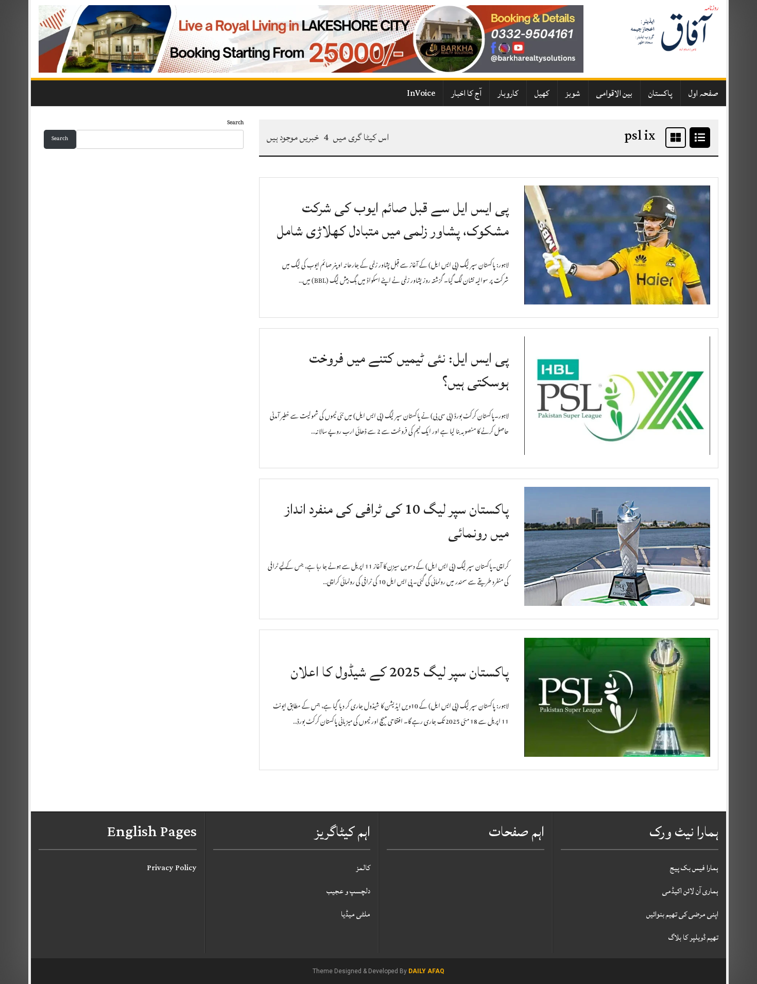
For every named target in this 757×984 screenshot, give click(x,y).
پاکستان (660, 93)
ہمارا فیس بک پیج (694, 867)
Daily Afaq (426, 971)
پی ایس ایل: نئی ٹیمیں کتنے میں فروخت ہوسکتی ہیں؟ (409, 370)
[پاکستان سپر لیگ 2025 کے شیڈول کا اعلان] (617, 697)
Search (235, 123)
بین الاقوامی (614, 93)
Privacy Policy (172, 867)
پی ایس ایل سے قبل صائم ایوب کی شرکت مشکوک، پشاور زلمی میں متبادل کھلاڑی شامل (393, 220)
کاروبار (508, 93)
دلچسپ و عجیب (348, 891)
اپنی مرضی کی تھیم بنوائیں (682, 914)
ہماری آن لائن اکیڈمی (690, 891)
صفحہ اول (703, 93)
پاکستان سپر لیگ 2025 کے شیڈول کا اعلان (399, 672)
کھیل (542, 93)
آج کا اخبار (466, 93)
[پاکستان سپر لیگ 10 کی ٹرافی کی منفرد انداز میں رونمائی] (617, 547)
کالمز (363, 867)
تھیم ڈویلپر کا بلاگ (693, 937)
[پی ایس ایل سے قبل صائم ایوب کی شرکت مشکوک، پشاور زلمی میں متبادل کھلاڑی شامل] (617, 245)
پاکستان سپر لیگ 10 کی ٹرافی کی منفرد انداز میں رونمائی (397, 521)
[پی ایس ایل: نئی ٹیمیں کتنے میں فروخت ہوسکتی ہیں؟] (617, 396)
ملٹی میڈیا (355, 914)
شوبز (572, 93)
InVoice (421, 93)
